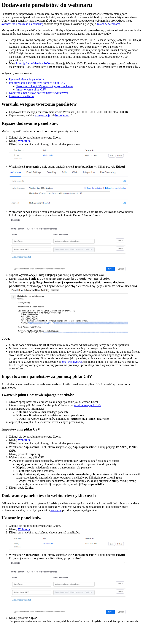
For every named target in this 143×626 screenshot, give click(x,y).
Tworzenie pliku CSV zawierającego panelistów (44, 86)
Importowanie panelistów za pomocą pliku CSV (37, 82)
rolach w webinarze (108, 24)
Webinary (24, 140)
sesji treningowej (72, 361)
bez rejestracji (63, 115)
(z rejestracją (42, 115)
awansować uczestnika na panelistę (22, 24)
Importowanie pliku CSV (31, 89)
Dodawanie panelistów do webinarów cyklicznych (39, 92)
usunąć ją (55, 510)
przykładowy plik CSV (87, 405)
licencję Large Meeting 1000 (33, 63)
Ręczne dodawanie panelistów (27, 79)
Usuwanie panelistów (21, 96)
